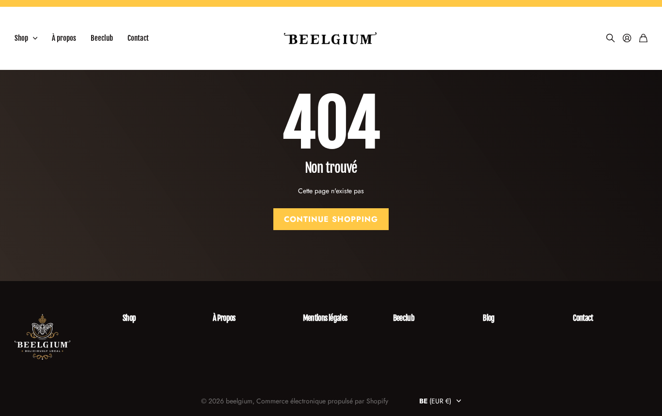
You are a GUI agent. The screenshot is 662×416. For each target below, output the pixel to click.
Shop (21, 38)
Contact (138, 38)
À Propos (224, 318)
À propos (64, 38)
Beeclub (102, 38)
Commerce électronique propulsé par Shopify (322, 401)
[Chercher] (610, 38)
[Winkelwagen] (643, 38)
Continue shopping (331, 219)
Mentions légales (325, 318)
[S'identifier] (627, 38)
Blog (488, 318)
